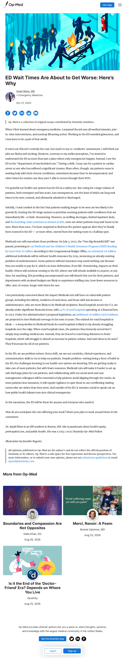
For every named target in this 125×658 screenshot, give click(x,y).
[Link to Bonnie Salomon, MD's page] (92, 515)
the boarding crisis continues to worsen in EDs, (37, 221)
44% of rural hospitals (72, 309)
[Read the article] (32, 501)
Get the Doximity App (52, 638)
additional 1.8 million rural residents (97, 314)
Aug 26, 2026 (22, 539)
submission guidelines (94, 457)
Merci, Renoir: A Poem (92, 523)
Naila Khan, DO (32, 533)
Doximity (32, 598)
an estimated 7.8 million (102, 251)
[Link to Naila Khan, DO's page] (32, 515)
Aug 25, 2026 (82, 535)
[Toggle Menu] (120, 5)
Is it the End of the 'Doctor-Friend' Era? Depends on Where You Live (33, 588)
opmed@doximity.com (21, 461)
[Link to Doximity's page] (32, 575)
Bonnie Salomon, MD (92, 529)
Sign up (72, 650)
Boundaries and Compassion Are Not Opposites (32, 525)
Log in (53, 650)
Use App (107, 5)
